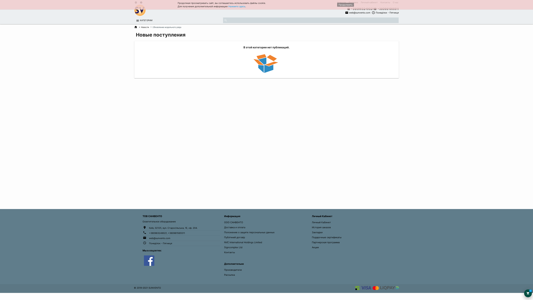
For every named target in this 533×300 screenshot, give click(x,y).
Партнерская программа (326, 242)
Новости (145, 27)
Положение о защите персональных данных (249, 232)
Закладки (317, 232)
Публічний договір (234, 237)
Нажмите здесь (236, 6)
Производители (233, 269)
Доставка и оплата (234, 227)
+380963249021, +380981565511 (167, 233)
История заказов (321, 227)
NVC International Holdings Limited (243, 242)
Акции (315, 247)
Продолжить (346, 4)
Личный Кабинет (321, 222)
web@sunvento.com (357, 12)
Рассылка (229, 274)
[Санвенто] (149, 260)
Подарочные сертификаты (326, 237)
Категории (146, 20)
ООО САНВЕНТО (233, 222)
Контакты (229, 252)
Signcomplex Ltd (233, 247)
